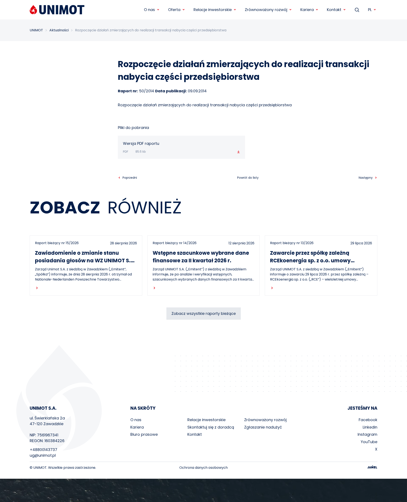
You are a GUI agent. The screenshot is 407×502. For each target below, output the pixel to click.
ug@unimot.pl (43, 455)
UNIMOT (36, 30)
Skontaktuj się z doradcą (210, 427)
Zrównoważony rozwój (265, 419)
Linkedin (370, 427)
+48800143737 (43, 449)
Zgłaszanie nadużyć (263, 427)
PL (370, 9)
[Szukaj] (357, 9)
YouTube (369, 441)
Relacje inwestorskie (206, 419)
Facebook (368, 419)
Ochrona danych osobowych (203, 467)
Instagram (367, 434)
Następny (366, 178)
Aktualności (59, 30)
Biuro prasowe (144, 434)
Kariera (137, 427)
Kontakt (194, 434)
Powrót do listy (248, 178)
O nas (135, 419)
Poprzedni (130, 178)
